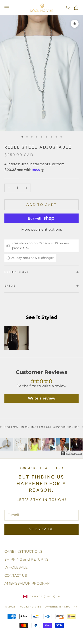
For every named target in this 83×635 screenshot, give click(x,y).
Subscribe (41, 529)
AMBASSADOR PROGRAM (27, 583)
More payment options (41, 229)
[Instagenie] (71, 453)
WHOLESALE (16, 567)
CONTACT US (15, 575)
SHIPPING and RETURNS (26, 559)
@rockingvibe (58, 427)
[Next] (76, 444)
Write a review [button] (41, 398)
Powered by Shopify (60, 606)
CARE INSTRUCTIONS (23, 551)
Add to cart (41, 204)
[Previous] (6, 444)
